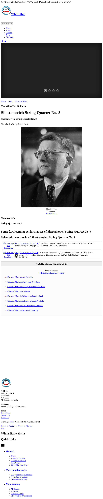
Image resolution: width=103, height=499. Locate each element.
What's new (15, 463)
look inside (8, 248)
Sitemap (29, 426)
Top (2, 428)
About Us (5, 417)
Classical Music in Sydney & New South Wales (26, 287)
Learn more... (51, 213)
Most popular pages (16, 470)
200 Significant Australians (21, 475)
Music (10, 101)
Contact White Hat (18, 461)
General (10, 451)
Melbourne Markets (19, 479)
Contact (9, 33)
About (8, 30)
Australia (14, 491)
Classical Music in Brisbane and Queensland (25, 296)
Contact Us (5, 415)
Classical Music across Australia (20, 277)
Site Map (9, 37)
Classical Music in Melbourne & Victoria (23, 282)
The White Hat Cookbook (21, 496)
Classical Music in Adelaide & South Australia (25, 301)
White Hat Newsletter (19, 465)
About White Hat (18, 458)
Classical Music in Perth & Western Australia (25, 306)
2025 (12, 422)
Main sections (13, 484)
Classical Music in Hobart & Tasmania (22, 310)
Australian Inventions (19, 477)
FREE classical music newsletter (51, 273)
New (8, 35)
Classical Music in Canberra (18, 291)
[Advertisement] (51, 348)
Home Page (5, 413)
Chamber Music (21, 101)
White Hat (18, 14)
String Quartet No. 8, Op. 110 (26, 243)
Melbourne (15, 489)
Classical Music (17, 493)
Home (8, 28)
